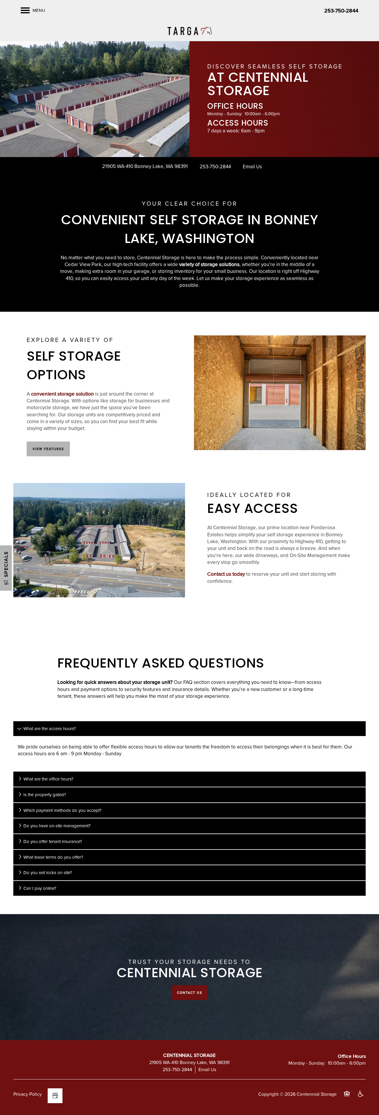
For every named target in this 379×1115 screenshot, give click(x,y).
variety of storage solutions (209, 264)
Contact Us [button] (189, 992)
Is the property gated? (44, 794)
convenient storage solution (62, 393)
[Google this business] (55, 1095)
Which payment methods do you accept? (62, 810)
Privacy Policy (27, 1094)
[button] (48, 448)
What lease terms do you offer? (53, 857)
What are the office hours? (48, 779)
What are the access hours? (49, 728)
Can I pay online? (39, 888)
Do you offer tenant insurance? (52, 841)
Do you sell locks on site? (47, 872)
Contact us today (226, 574)
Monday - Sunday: (224, 114)
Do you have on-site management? (57, 826)
